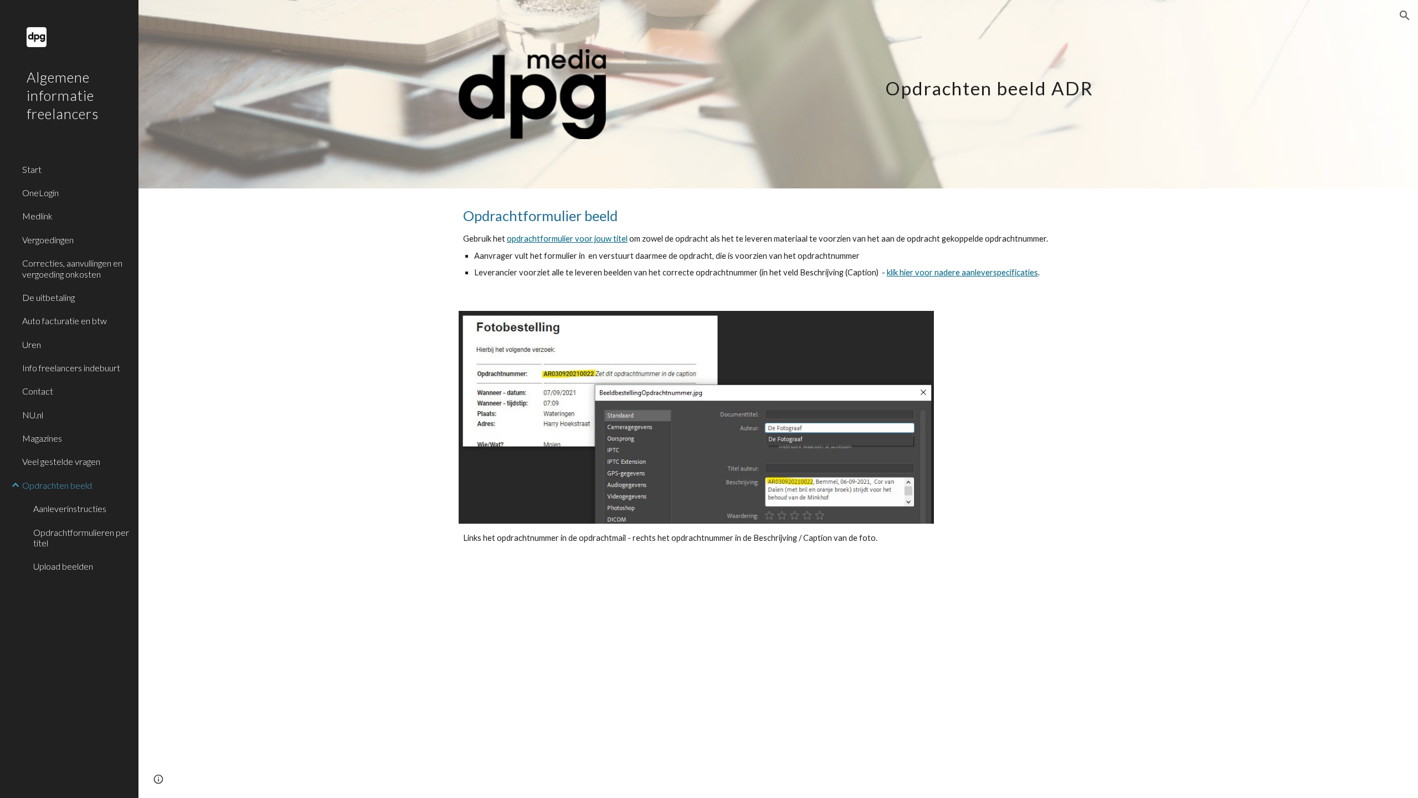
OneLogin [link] (40, 192)
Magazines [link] (42, 438)
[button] (1404, 15)
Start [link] (32, 169)
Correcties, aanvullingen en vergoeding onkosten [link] (72, 268)
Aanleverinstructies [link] (69, 508)
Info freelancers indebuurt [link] (71, 367)
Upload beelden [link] (63, 566)
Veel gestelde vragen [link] (61, 461)
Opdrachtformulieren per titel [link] (81, 537)
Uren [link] (31, 344)
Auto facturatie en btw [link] (64, 320)
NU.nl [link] (32, 415)
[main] (942, 77)
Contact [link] (37, 391)
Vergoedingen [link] (48, 239)
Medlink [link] (37, 216)
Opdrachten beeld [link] (57, 485)
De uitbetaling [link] (48, 297)
